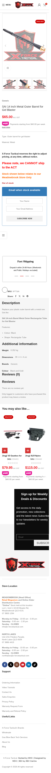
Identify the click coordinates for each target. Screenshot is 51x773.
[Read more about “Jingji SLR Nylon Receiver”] (28, 450)
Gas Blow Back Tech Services (14, 737)
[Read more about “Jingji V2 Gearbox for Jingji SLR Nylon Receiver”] (4, 450)
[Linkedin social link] (23, 296)
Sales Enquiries (8, 697)
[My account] (39, 5)
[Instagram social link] (16, 664)
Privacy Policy (8, 702)
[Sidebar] (3, 235)
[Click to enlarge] (8, 68)
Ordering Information (11, 683)
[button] (5, 45)
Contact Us (7, 692)
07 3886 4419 (8, 642)
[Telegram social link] (27, 296)
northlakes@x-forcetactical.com (15, 656)
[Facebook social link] (15, 296)
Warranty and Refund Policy (14, 711)
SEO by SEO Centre (28, 761)
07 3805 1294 (8, 613)
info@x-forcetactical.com (12, 627)
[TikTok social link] (34, 664)
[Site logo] (24, 5)
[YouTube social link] (22, 664)
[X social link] (19, 296)
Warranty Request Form (12, 706)
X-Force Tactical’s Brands (13, 728)
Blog (4, 747)
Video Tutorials (8, 687)
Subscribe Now (24, 219)
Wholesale (6, 732)
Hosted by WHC (25, 758)
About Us (6, 742)
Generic (5, 101)
